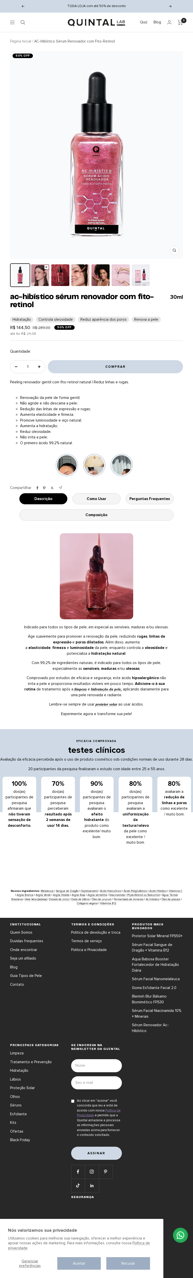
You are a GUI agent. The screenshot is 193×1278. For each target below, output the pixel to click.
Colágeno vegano (87, 903)
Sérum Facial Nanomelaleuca (156, 979)
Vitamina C (175, 891)
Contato (17, 984)
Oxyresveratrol (90, 891)
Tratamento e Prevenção (31, 1062)
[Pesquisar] (23, 22)
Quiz (144, 22)
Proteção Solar (22, 1088)
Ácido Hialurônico (110, 891)
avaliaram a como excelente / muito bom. (174, 798)
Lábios (15, 1079)
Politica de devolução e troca (95, 932)
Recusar (128, 1263)
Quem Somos (21, 932)
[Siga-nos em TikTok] (78, 1185)
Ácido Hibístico (158, 891)
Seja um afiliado (23, 958)
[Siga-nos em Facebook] (78, 1172)
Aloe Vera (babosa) (35, 899)
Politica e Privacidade (89, 949)
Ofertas (16, 1131)
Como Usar (96, 499)
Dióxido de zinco (59, 899)
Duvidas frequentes (26, 941)
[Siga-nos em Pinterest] (106, 1172)
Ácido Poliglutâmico (136, 891)
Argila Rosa (78, 895)
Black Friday (20, 1140)
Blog (157, 22)
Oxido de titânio (80, 899)
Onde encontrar (23, 949)
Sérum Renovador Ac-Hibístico (150, 1028)
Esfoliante (18, 1114)
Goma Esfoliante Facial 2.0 (154, 987)
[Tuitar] (52, 488)
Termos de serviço (86, 941)
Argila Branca (25, 895)
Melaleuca (47, 891)
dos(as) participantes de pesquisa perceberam (58, 804)
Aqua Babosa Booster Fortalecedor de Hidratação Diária (155, 965)
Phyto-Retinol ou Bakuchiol (143, 895)
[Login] (169, 22)
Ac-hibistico (152, 899)
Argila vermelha (97, 895)
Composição (96, 515)
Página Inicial (20, 41)
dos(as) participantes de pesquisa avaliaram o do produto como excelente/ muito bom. (97, 809)
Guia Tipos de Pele (26, 975)
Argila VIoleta (61, 895)
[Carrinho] (180, 22)
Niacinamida (117, 895)
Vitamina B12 (108, 903)
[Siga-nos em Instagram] (92, 1172)
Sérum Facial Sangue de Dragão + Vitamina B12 (152, 947)
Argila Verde (43, 895)
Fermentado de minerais (128, 899)
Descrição (43, 499)
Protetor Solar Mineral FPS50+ (157, 936)
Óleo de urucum (102, 899)
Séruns (16, 1105)
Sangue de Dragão (67, 891)
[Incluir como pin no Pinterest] (44, 488)
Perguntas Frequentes (149, 499)
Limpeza (17, 1053)
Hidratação (19, 1070)
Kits (13, 1122)
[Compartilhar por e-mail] (60, 487)
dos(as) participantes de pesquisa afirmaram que (19, 804)
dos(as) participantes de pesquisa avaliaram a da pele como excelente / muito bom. (136, 812)
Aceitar (79, 1263)
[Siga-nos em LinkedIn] (92, 1185)
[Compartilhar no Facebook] (37, 488)
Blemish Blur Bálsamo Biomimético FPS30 (149, 999)
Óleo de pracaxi (171, 899)
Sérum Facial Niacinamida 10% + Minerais (156, 1013)
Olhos (15, 1096)
